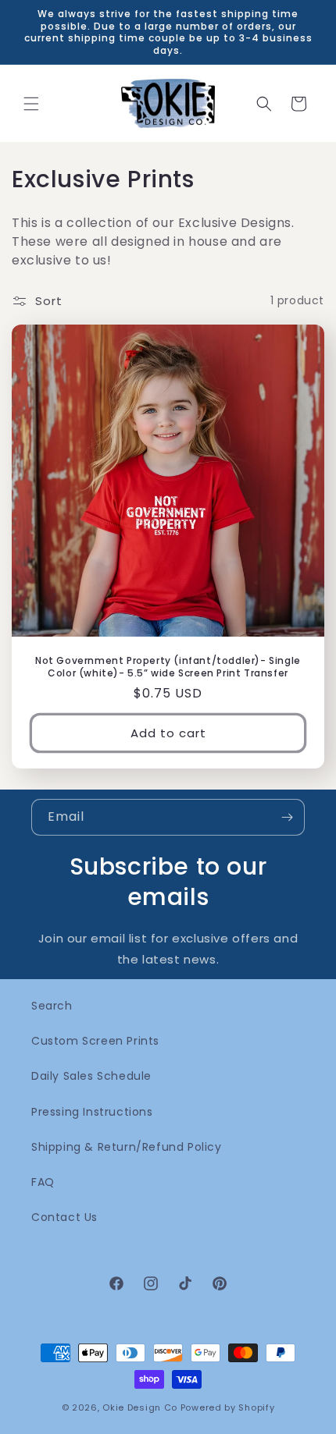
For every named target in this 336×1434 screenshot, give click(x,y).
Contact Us (64, 1217)
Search (52, 1005)
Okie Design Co (139, 1407)
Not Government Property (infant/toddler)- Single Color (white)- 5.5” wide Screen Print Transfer (168, 667)
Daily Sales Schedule (91, 1076)
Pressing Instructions (92, 1112)
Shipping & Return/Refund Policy (126, 1147)
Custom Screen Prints (95, 1041)
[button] (31, 104)
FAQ (43, 1182)
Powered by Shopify (228, 1407)
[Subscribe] (287, 817)
